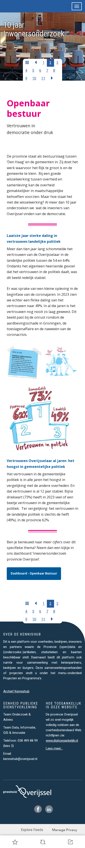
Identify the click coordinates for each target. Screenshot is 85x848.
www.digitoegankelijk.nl (62, 741)
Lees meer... (54, 748)
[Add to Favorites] (15, 842)
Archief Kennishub (16, 691)
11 (43, 78)
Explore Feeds (32, 830)
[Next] (52, 78)
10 (34, 78)
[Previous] (27, 63)
